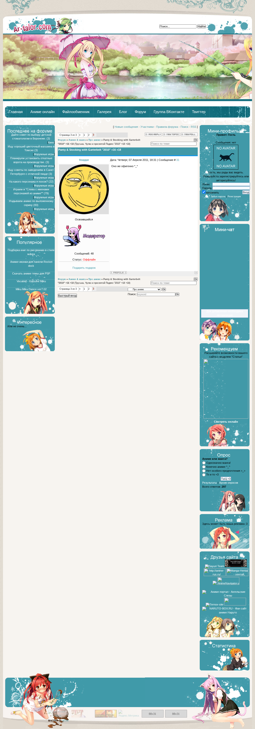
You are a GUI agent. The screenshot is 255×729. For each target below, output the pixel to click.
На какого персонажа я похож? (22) (31, 181)
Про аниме (94, 140)
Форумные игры (44, 154)
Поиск (184, 126)
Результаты (209, 482)
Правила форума (167, 126)
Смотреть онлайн (226, 421)
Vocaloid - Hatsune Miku (31, 281)
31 (177, 159)
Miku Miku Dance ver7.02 (31, 289)
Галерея (104, 112)
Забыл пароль (218, 196)
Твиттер (198, 112)
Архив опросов (228, 482)
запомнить (212, 192)
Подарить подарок (84, 267)
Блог (123, 112)
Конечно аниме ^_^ (218, 466)
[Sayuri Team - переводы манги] (214, 566)
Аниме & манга (77, 140)
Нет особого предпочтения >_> (225, 470)
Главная (43, 25)
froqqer (84, 159)
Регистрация (234, 196)
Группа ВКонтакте (169, 112)
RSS (193, 126)
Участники (147, 126)
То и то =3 (212, 474)
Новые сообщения (126, 126)
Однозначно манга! (218, 462)
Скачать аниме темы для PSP (31, 273)
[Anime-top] (106, 716)
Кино (51, 142)
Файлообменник (76, 112)
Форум (140, 112)
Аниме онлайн (42, 112)
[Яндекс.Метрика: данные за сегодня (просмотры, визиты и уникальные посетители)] (129, 714)
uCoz (65, 720)
